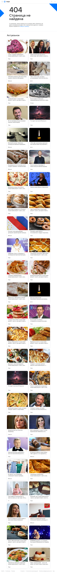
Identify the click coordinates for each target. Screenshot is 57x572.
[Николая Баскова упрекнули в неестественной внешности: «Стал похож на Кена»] (17, 447)
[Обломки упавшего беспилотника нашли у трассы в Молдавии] (17, 72)
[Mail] (5, 1)
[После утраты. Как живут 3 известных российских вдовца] (39, 160)
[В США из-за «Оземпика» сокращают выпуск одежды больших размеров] (17, 469)
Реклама (13, 571)
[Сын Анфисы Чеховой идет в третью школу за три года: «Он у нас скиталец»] (17, 491)
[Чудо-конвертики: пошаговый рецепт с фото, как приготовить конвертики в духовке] (39, 204)
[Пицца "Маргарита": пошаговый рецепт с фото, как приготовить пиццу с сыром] (17, 337)
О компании (7, 571)
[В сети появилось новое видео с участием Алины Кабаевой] (17, 514)
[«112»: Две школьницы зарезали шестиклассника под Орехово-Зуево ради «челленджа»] (39, 138)
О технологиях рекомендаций (32, 571)
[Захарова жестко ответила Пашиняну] (17, 425)
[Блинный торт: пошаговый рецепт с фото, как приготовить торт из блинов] (39, 491)
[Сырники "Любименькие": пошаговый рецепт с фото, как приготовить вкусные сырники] (17, 270)
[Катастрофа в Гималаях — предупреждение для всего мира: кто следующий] (39, 94)
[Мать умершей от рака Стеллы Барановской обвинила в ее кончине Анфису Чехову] (39, 425)
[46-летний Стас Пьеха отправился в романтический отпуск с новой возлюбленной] (39, 315)
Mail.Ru (2, 571)
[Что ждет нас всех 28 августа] (39, 116)
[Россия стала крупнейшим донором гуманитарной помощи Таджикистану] (17, 226)
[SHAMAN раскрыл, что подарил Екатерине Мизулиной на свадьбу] (39, 536)
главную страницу (24, 26)
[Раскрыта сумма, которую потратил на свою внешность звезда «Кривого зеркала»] (39, 403)
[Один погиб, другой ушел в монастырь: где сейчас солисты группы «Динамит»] (39, 50)
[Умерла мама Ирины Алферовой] (39, 182)
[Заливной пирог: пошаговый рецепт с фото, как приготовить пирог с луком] (17, 94)
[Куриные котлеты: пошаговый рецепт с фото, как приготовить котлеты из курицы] (39, 337)
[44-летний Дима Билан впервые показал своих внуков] (17, 116)
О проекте (23, 571)
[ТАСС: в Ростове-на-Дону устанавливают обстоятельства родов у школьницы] (39, 72)
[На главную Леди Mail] (8, 1)
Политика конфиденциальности (45, 571)
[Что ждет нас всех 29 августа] (17, 381)
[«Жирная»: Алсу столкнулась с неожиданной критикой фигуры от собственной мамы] (17, 248)
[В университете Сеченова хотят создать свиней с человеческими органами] (17, 160)
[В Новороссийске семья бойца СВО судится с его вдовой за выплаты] (39, 447)
